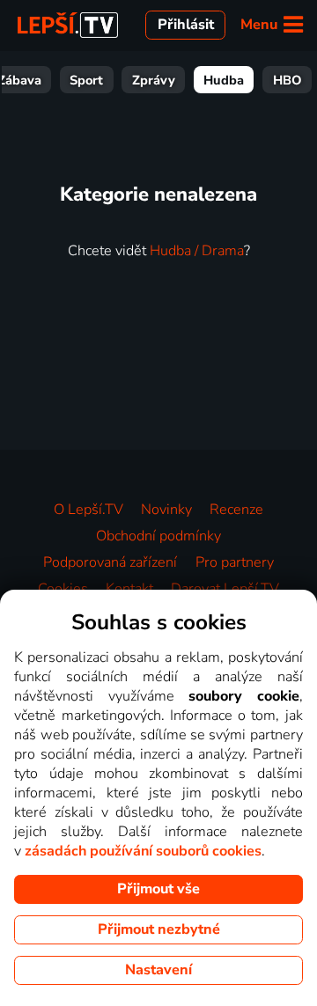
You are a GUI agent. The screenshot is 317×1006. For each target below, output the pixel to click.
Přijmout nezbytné (159, 929)
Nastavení (158, 970)
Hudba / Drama (197, 251)
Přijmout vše (158, 889)
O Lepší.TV (88, 509)
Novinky (166, 509)
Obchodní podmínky (158, 536)
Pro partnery (234, 562)
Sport (86, 80)
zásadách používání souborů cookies (143, 851)
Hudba (223, 80)
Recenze (236, 509)
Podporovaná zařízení (110, 562)
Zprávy (153, 80)
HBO (287, 80)
